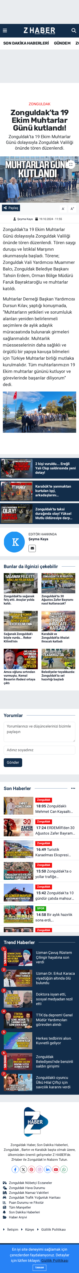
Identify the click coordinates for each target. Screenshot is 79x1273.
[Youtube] (55, 1169)
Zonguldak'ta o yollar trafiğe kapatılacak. (53, 874)
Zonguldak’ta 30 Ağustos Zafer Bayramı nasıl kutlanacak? (57, 599)
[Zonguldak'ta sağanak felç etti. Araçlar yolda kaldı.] (21, 583)
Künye (29, 1230)
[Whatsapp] (64, 1169)
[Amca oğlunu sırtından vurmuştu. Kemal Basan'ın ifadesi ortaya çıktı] (21, 658)
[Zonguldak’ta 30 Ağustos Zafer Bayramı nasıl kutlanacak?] (58, 583)
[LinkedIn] (47, 1169)
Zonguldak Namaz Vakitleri (29, 1193)
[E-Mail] (32, 548)
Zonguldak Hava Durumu (27, 1188)
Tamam (39, 1267)
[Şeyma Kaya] (14, 542)
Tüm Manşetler (20, 1207)
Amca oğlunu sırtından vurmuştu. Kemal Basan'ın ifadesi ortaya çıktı (19, 677)
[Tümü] (73, 788)
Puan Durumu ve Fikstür (26, 1203)
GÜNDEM (62, 43)
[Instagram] (39, 1169)
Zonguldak (39, 104)
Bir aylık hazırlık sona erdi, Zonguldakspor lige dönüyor (53, 917)
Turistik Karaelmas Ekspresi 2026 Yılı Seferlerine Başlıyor (51, 852)
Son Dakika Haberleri (24, 1212)
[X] (23, 1169)
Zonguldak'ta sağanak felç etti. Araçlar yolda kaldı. (19, 599)
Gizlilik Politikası (53, 1230)
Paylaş (13, 208)
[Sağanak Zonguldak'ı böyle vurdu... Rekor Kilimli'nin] (21, 621)
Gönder (13, 762)
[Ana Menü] (5, 30)
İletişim (12, 1230)
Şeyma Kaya (25, 219)
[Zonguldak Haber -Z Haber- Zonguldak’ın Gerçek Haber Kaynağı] (39, 31)
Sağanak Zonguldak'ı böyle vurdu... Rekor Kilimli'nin (18, 637)
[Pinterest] (31, 1169)
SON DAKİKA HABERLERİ (26, 43)
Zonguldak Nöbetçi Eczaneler (30, 1183)
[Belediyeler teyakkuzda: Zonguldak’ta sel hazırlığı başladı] (58, 658)
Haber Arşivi (18, 1217)
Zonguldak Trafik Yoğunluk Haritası (35, 1198)
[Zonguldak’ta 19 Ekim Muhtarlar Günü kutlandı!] (39, 179)
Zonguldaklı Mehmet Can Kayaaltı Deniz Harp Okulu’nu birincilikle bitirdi (52, 809)
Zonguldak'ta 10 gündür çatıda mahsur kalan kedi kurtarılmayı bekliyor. (54, 896)
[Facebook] (15, 1169)
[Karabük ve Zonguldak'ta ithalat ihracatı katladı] (58, 621)
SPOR (40, 908)
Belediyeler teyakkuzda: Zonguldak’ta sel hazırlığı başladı (58, 675)
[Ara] (74, 30)
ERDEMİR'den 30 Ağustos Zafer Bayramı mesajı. (55, 831)
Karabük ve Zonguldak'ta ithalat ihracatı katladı (55, 637)
